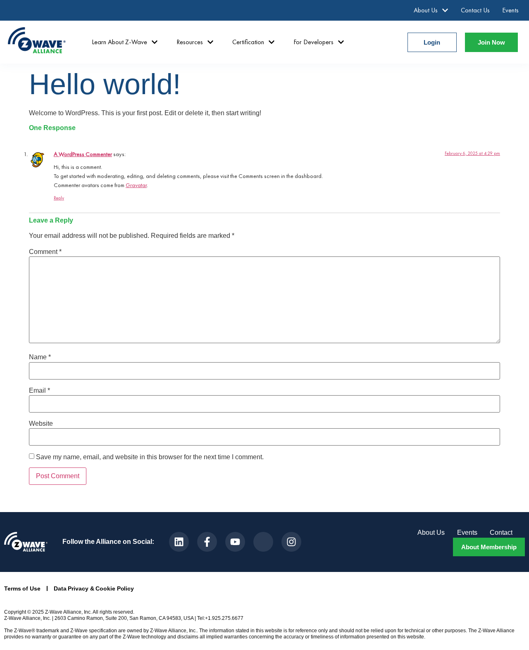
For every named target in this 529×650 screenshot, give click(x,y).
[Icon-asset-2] (263, 542)
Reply (59, 198)
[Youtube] (235, 542)
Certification (248, 42)
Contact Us (475, 10)
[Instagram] (291, 542)
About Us (426, 10)
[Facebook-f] (207, 542)
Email (39, 390)
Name (40, 357)
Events (510, 10)
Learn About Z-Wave (119, 42)
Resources (189, 42)
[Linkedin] (179, 542)
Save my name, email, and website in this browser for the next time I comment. (150, 457)
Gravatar (136, 185)
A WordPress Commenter (83, 154)
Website (41, 423)
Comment (45, 252)
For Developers (313, 42)
